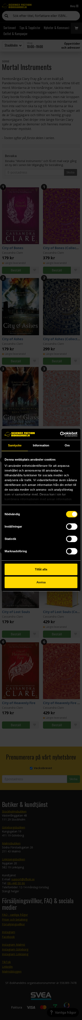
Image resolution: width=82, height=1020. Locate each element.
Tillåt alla (41, 569)
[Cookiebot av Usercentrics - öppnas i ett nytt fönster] (60, 434)
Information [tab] (41, 445)
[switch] (71, 526)
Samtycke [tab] (15, 445)
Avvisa (41, 582)
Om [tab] (67, 445)
